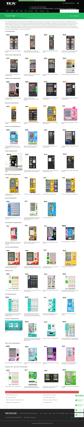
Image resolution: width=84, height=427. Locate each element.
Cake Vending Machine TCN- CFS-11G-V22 (13, 362)
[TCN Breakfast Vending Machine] (70, 265)
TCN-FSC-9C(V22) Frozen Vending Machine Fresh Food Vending (31, 147)
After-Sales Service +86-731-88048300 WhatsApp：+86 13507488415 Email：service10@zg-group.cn (53, 8)
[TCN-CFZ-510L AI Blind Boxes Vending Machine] (13, 121)
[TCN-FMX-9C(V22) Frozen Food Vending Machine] (70, 145)
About (17, 11)
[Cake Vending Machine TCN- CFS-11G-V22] (13, 361)
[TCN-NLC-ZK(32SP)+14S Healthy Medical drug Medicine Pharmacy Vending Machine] (70, 337)
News (21, 11)
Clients (36, 11)
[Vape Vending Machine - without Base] (70, 240)
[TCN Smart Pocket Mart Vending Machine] (70, 193)
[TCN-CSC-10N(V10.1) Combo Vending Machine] (51, 73)
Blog (51, 423)
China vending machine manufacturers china (14, 399)
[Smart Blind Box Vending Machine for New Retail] (70, 121)
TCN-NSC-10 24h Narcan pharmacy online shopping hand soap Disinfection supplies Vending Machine (32, 339)
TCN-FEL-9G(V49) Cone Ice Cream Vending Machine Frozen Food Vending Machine (12, 147)
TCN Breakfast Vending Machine (68, 266)
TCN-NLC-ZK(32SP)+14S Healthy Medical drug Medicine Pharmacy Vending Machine (70, 339)
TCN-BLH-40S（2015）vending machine (13, 386)
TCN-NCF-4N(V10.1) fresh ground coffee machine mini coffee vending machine (32, 171)
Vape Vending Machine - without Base (69, 241)
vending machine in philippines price (13, 402)
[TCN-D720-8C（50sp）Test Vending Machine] (70, 312)
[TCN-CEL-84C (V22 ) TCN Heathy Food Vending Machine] (51, 97)
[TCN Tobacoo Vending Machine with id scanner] (51, 241)
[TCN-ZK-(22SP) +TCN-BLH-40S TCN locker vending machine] (32, 289)
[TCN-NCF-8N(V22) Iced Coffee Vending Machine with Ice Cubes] (51, 169)
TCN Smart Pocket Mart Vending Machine (70, 194)
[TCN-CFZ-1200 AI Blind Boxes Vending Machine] (32, 121)
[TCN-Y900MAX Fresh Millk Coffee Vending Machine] (70, 169)
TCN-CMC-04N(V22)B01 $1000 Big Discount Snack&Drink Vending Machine (31, 387)
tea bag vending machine (11, 397)
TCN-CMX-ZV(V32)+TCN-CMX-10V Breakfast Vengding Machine (12, 267)
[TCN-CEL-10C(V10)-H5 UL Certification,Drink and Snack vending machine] (32, 97)
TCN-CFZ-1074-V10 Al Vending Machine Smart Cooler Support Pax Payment (69, 51)
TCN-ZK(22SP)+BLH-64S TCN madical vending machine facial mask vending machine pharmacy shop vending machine (32, 314)
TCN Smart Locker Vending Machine (12, 290)
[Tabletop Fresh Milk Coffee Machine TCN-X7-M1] (13, 169)
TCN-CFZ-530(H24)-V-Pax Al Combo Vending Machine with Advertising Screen (32, 51)
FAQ (26, 11)
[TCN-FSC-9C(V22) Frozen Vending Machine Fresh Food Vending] (32, 145)
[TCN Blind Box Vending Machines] (51, 193)
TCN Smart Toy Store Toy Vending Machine (32, 194)
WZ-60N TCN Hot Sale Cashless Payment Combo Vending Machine (32, 75)
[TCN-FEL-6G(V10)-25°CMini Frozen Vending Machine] (51, 145)
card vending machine (47, 402)
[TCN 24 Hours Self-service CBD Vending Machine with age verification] (32, 241)
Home (7, 11)
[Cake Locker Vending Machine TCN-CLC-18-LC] (51, 289)
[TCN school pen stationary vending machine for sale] (32, 361)
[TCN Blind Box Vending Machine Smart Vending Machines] (13, 193)
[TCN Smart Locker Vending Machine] (13, 289)
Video (47, 11)
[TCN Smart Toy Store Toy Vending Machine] (32, 193)
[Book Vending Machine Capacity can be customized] (13, 216)
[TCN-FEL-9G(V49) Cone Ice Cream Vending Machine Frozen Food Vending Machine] (13, 145)
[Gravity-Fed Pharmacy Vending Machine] (51, 337)
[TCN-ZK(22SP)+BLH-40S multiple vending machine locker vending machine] (70, 289)
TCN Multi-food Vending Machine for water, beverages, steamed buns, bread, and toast (32, 267)
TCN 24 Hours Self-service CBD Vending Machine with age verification (32, 243)
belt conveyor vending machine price (50, 399)
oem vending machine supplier (49, 397)
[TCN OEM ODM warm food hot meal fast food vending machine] (51, 265)
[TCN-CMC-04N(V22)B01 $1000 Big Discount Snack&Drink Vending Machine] (32, 385)
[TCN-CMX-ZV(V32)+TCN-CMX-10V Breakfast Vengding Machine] (13, 265)
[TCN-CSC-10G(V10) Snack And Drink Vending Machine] (13, 73)
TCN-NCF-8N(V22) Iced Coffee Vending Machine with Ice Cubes (50, 171)
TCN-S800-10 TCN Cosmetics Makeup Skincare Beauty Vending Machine (69, 363)
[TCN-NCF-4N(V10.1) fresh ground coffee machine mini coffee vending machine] (32, 169)
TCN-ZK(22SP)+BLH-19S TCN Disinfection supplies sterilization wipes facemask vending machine (13, 314)
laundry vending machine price (12, 394)
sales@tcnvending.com (70, 3)
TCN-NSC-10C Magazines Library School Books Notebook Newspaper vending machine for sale (32, 218)
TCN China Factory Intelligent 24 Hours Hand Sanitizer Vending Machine (50, 314)
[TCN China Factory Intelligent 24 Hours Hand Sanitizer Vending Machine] (51, 312)
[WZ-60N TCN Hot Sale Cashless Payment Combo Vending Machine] (32, 73)
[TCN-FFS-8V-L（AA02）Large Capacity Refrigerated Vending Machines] (51, 385)
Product (12, 11)
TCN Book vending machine (48, 217)
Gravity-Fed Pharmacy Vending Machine (50, 338)
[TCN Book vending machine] (51, 216)
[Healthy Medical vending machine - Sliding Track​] (13, 329)
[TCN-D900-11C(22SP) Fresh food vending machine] (70, 385)
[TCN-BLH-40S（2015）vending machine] (13, 385)
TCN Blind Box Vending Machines (49, 194)
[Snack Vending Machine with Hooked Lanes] (70, 73)
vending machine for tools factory (49, 394)
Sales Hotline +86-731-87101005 (38, 7)
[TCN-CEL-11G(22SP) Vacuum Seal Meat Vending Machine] (13, 97)
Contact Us (42, 11)
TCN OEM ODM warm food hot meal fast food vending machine (51, 267)
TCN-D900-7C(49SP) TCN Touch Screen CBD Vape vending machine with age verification (13, 243)
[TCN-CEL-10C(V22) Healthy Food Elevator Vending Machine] (70, 97)
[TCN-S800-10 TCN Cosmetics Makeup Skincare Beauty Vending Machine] (70, 361)
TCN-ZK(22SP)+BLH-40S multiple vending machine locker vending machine (70, 291)
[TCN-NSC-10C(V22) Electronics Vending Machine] (51, 361)
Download (30, 11)
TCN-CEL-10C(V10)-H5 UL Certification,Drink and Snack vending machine (31, 99)
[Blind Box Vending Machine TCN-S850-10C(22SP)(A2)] (51, 121)
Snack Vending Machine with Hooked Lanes (70, 74)
